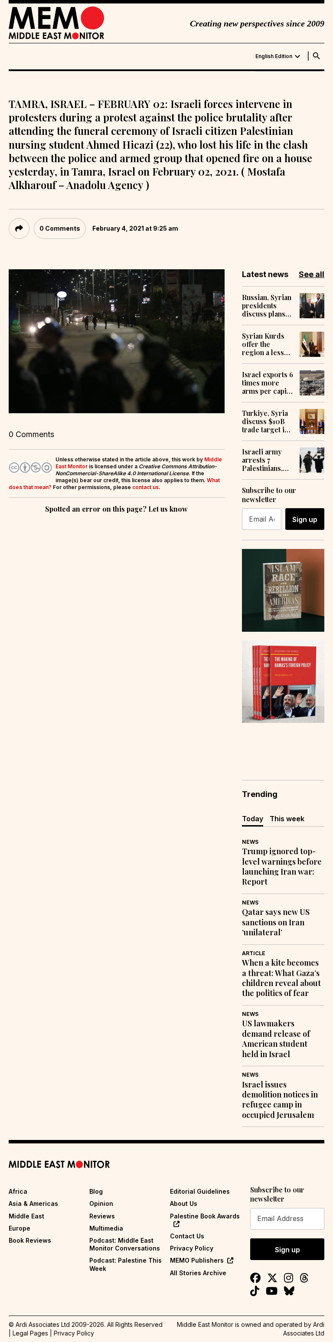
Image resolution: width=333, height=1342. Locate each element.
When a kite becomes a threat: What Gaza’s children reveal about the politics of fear (281, 978)
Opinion (101, 1203)
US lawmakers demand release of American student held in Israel (276, 1039)
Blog (96, 1191)
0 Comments (59, 228)
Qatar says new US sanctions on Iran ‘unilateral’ (276, 922)
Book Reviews (30, 1240)
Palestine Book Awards (205, 1216)
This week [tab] (287, 818)
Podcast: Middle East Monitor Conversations (124, 1244)
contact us (145, 487)
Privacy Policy (191, 1248)
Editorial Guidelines (200, 1191)
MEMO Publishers (197, 1260)
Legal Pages (30, 1333)
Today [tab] (252, 818)
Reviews (102, 1216)
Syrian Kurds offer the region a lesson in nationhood (267, 344)
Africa (18, 1191)
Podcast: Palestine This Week (125, 1264)
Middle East (26, 1216)
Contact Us (187, 1236)
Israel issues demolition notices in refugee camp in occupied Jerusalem (280, 1100)
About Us (183, 1203)
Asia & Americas (33, 1203)
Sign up (304, 519)
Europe (19, 1228)
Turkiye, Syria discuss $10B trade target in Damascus (265, 421)
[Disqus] (117, 634)
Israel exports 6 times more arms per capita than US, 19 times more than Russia (267, 382)
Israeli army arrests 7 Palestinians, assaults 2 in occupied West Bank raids (265, 460)
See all (311, 274)
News (250, 842)
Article (253, 953)
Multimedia (106, 1228)
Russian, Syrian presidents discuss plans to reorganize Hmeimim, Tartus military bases (266, 305)
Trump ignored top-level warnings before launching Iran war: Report (282, 866)
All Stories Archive (198, 1273)
